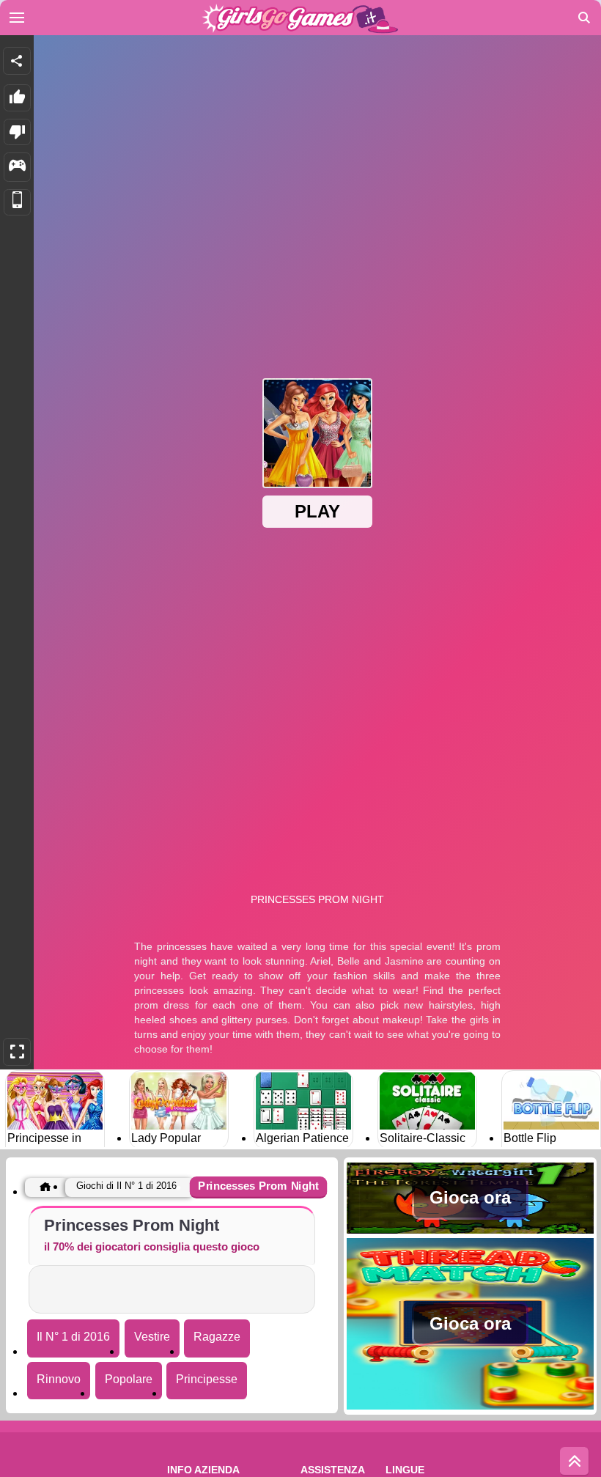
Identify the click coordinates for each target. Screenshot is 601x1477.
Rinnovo (59, 1379)
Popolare (128, 1379)
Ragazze (216, 1336)
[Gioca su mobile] (17, 202)
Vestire (152, 1336)
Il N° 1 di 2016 (73, 1336)
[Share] (17, 61)
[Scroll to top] (574, 1461)
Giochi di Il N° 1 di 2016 (126, 1185)
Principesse (206, 1379)
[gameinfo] (17, 167)
